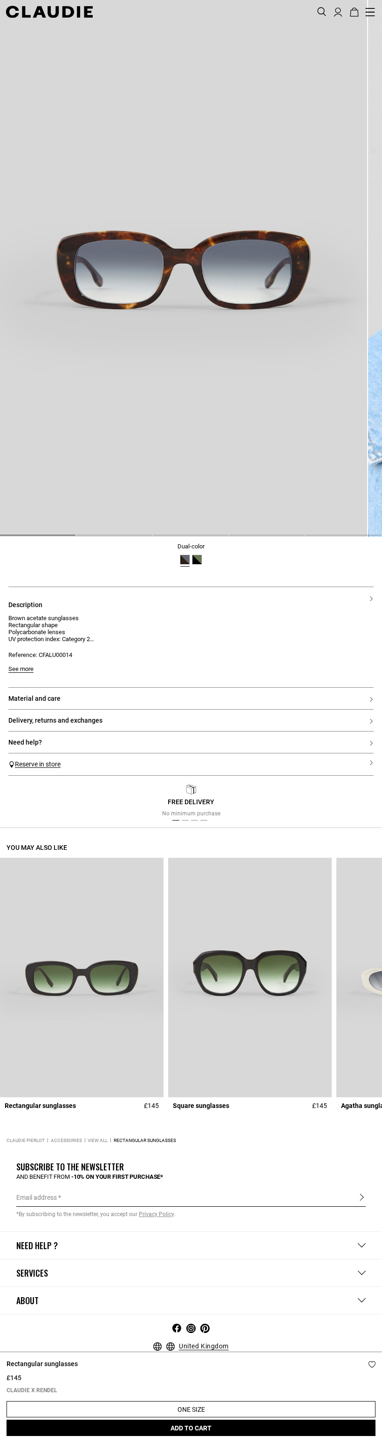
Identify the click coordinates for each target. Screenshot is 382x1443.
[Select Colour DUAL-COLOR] (185, 559)
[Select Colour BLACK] (197, 559)
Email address (36, 1197)
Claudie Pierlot (26, 1140)
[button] (338, 11)
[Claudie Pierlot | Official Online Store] (49, 12)
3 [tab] (156, 538)
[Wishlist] (371, 1364)
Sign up (362, 1197)
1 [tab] (3, 538)
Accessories (66, 1140)
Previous (24, 803)
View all (98, 1140)
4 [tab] (233, 538)
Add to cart (191, 1428)
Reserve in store (38, 764)
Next (363, 803)
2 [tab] (80, 538)
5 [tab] (309, 538)
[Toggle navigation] (370, 12)
